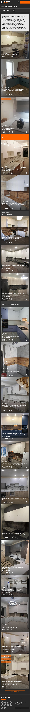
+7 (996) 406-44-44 (20, 702)
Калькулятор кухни (22, 708)
